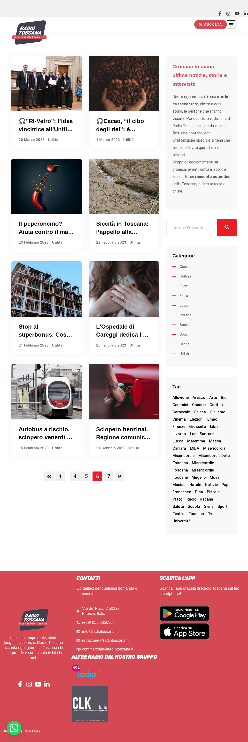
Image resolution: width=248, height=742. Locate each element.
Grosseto (197, 426)
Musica (179, 484)
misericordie (183, 455)
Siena (209, 506)
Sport (184, 334)
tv (210, 513)
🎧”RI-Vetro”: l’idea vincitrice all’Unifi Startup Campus (46, 129)
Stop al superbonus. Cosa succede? (44, 334)
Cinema (179, 419)
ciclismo (217, 412)
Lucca (177, 441)
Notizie (211, 484)
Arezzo (199, 397)
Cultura (185, 276)
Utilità (53, 140)
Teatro (178, 513)
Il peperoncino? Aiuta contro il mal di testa (44, 231)
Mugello (199, 477)
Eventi (184, 286)
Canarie (199, 404)
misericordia (214, 448)
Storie (184, 344)
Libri (214, 426)
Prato (177, 499)
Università (181, 521)
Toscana (196, 513)
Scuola (194, 506)
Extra (184, 296)
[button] (210, 24)
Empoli (213, 419)
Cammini (180, 404)
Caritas (216, 404)
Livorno (179, 434)
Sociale (185, 325)
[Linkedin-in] (246, 13)
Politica (186, 315)
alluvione (180, 397)
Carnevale (181, 412)
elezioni (196, 419)
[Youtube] (237, 13)
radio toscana (199, 499)
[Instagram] (228, 13)
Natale (195, 484)
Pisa (199, 492)
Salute (178, 506)
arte (213, 397)
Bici (224, 397)
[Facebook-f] (219, 13)
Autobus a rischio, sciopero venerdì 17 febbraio (46, 437)
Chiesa (200, 412)
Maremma (196, 441)
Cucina (185, 266)
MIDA (194, 448)
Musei (215, 477)
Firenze (178, 426)
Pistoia (213, 492)
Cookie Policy (31, 731)
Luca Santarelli (203, 434)
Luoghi (185, 305)
